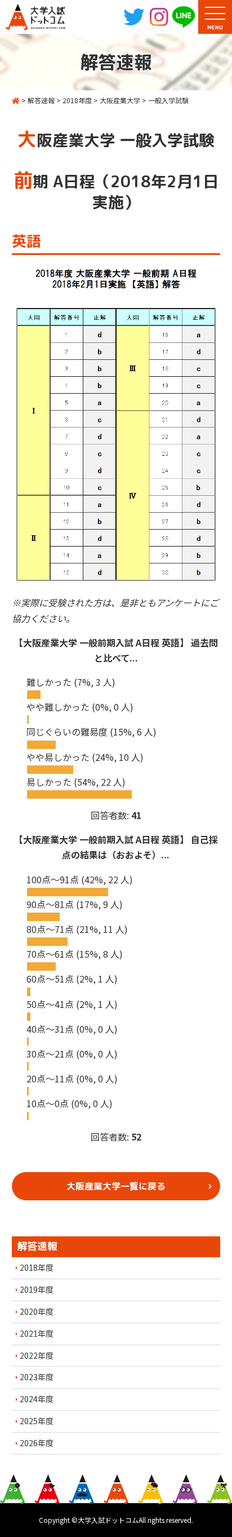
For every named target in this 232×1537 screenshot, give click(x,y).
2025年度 (36, 1420)
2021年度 (36, 1333)
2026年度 (36, 1442)
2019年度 (36, 1289)
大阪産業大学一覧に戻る (116, 1186)
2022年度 (36, 1355)
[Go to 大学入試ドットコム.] (16, 100)
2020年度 (36, 1311)
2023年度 (36, 1376)
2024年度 (36, 1398)
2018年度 (36, 1267)
